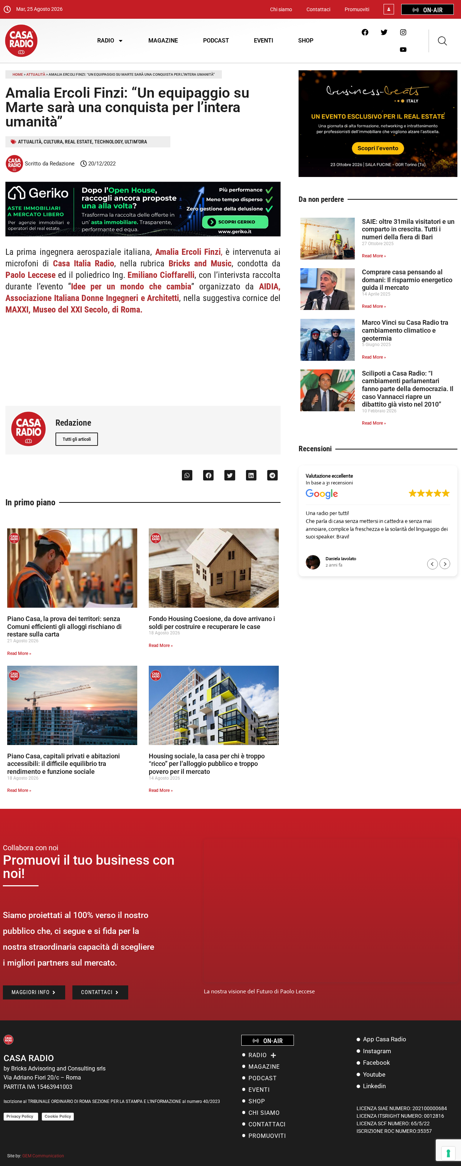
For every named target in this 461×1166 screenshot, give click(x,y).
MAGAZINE (163, 40)
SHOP (305, 40)
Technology (108, 142)
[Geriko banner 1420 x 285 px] (143, 235)
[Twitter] (384, 32)
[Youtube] (403, 49)
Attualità (35, 74)
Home (18, 74)
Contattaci (318, 9)
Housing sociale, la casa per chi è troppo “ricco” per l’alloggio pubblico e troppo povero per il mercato (207, 763)
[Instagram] (403, 32)
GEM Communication (43, 1155)
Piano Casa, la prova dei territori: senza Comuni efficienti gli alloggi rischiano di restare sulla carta (64, 626)
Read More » (19, 653)
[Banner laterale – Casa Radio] (378, 175)
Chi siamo (281, 9)
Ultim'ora (136, 142)
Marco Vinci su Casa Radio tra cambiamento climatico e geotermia (405, 330)
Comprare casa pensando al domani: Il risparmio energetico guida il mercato (407, 279)
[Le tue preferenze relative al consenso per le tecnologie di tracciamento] (448, 1153)
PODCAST (216, 40)
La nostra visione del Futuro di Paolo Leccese (259, 991)
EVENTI (263, 40)
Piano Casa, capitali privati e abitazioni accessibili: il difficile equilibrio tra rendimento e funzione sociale (63, 763)
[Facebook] (365, 32)
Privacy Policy (20, 1116)
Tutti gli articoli (77, 439)
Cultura (53, 142)
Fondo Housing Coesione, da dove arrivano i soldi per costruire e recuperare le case (212, 622)
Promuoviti (357, 9)
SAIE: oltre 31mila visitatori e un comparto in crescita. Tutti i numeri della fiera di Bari (408, 229)
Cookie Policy (58, 1116)
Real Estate (78, 142)
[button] (187, 475)
